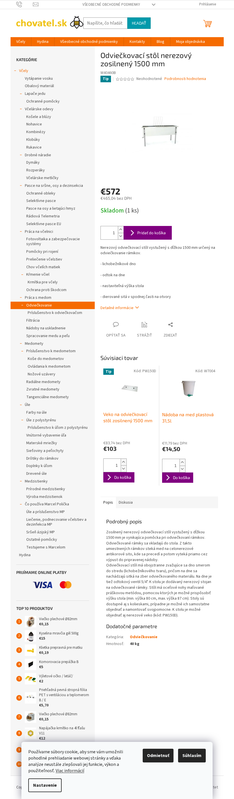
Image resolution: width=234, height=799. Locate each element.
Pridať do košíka (151, 232)
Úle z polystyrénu (41, 420)
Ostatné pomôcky (41, 539)
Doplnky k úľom (39, 466)
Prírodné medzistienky (45, 489)
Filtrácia (33, 320)
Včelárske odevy (39, 109)
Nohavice (34, 124)
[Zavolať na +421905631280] (24, 4)
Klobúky (33, 140)
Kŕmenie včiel (37, 274)
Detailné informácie (117, 308)
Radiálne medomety (43, 382)
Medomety (34, 344)
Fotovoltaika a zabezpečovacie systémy (53, 241)
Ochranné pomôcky (43, 101)
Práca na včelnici (39, 232)
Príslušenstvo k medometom (51, 351)
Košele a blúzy (38, 117)
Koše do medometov (46, 359)
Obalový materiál (39, 86)
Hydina (25, 555)
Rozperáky (35, 170)
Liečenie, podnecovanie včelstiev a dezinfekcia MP (56, 522)
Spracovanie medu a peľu (48, 336)
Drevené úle (36, 473)
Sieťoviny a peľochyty (45, 451)
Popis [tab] (108, 502)
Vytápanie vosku (39, 78)
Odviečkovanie (39, 305)
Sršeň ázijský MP (40, 532)
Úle (27, 405)
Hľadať (139, 23)
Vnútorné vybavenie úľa (46, 435)
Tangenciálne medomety (47, 397)
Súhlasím (191, 755)
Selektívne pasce (41, 201)
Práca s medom (38, 298)
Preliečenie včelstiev (44, 259)
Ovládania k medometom (49, 366)
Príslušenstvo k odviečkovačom (55, 313)
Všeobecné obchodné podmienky (111, 4)
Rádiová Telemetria (43, 216)
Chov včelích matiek (43, 267)
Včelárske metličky (42, 178)
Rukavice (34, 147)
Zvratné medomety (42, 389)
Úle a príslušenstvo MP (45, 512)
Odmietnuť (158, 755)
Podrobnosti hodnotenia (185, 79)
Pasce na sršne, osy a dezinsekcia (54, 186)
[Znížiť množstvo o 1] (121, 236)
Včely (23, 71)
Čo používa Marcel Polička (47, 504)
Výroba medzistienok (44, 497)
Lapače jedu (35, 94)
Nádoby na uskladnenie (46, 328)
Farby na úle (36, 412)
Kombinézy (35, 132)
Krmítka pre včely (43, 282)
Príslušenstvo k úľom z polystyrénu (58, 427)
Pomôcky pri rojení (42, 252)
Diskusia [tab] (126, 502)
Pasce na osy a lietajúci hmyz (50, 208)
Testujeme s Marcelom (45, 547)
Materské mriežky (41, 443)
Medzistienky (36, 481)
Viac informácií (70, 771)
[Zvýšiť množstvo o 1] (121, 229)
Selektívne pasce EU (43, 224)
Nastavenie (45, 785)
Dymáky (33, 162)
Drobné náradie (38, 155)
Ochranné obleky (40, 193)
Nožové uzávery (41, 374)
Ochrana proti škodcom (46, 290)
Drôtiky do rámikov (42, 458)
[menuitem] (21, 41)
